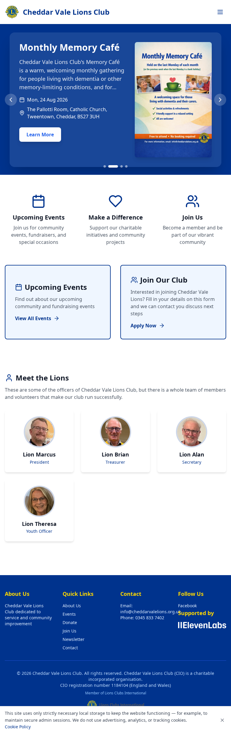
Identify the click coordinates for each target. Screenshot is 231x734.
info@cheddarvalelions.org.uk (150, 611)
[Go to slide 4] (126, 166)
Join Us (69, 631)
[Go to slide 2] (113, 166)
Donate (70, 622)
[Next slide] (220, 100)
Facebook (187, 605)
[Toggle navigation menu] (220, 12)
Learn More (40, 134)
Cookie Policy (18, 726)
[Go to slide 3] (121, 166)
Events (69, 614)
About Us (72, 605)
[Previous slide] (11, 100)
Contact (70, 648)
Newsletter (74, 639)
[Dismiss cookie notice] (222, 720)
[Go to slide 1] (104, 166)
